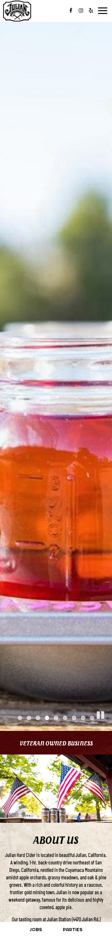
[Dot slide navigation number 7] (74, 718)
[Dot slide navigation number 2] (29, 718)
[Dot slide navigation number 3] (38, 718)
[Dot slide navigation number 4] (47, 718)
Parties (72, 929)
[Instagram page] (81, 11)
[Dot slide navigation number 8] (83, 718)
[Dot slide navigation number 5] (56, 718)
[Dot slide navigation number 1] (20, 718)
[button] (107, 726)
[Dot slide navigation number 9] (92, 718)
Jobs (36, 929)
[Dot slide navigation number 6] (65, 718)
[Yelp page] (91, 11)
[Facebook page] (71, 11)
